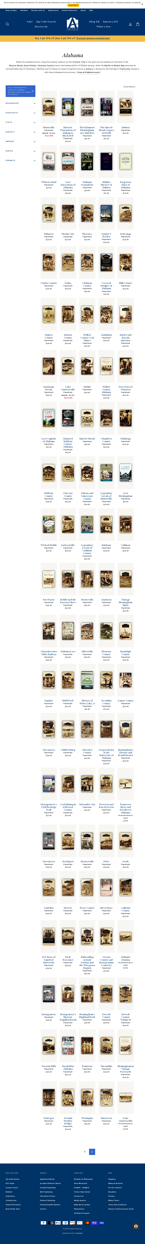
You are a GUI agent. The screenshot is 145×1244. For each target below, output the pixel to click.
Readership (12, 103)
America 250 (110, 21)
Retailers (24, 10)
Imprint (10, 142)
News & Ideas (11, 10)
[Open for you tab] (136, 1226)
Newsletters (79, 1209)
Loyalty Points (12, 1188)
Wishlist (9, 1192)
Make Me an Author (82, 1205)
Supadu (80, 1233)
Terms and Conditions (117, 1205)
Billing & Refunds (115, 1183)
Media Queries (80, 1200)
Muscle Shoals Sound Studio (22, 65)
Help (91, 10)
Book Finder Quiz (13, 1209)
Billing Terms (113, 1200)
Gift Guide (10, 1183)
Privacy (111, 1196)
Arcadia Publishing (48, 1188)
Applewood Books (47, 1179)
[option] (72, 38)
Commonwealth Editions (50, 1205)
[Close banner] (142, 4)
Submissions (53, 10)
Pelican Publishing (47, 1200)
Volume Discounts (13, 1205)
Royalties (112, 1192)
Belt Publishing (46, 1192)
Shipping (112, 1179)
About (83, 10)
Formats (10, 161)
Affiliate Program (81, 1213)
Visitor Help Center (82, 1192)
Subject (10, 132)
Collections (10, 1196)
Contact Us (79, 1196)
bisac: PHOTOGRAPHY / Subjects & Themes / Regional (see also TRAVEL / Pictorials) (20, 91)
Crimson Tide (78, 62)
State (9, 122)
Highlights (12, 113)
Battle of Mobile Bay (114, 65)
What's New (103, 26)
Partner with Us (38, 10)
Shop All (94, 21)
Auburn (89, 69)
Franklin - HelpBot (81, 1188)
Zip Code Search (46, 21)
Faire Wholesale (80, 1183)
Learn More (73, 5)
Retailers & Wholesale (83, 1179)
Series (9, 151)
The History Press (47, 1196)
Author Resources (69, 10)
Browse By (41, 26)
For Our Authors (115, 1188)
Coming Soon (11, 1200)
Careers (43, 1209)
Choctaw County (46, 65)
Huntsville (125, 69)
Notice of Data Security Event (121, 1209)
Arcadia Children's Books (50, 1183)
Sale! (30, 21)
